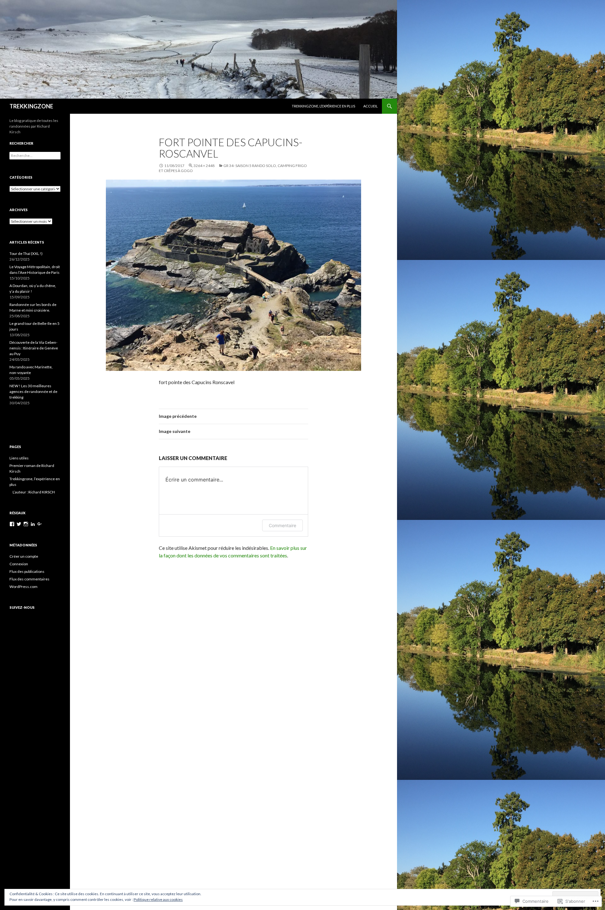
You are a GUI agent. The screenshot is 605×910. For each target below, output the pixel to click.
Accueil (370, 106)
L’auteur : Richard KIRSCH (34, 492)
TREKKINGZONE (31, 106)
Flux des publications (26, 571)
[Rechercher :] (34, 155)
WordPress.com (23, 586)
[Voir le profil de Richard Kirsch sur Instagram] (25, 524)
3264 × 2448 (204, 165)
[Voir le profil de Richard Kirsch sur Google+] (39, 524)
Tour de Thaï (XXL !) (26, 253)
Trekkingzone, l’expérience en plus (323, 106)
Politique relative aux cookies (158, 899)
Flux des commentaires (29, 579)
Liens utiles (19, 458)
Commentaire (282, 525)
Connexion (18, 564)
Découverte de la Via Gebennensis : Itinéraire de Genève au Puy (33, 348)
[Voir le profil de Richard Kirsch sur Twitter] (18, 524)
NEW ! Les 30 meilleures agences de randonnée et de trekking (33, 391)
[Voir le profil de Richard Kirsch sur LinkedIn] (32, 524)
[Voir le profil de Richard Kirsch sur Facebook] (11, 524)
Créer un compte (23, 556)
